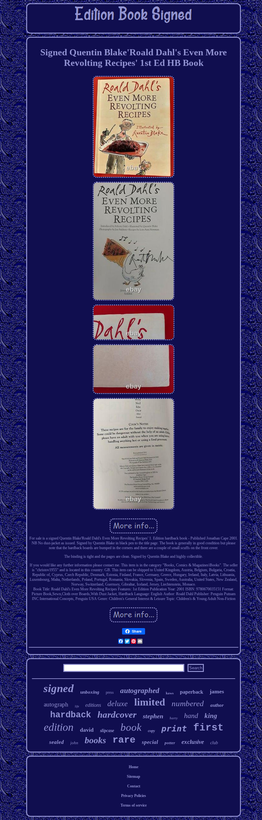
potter (170, 742)
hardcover (116, 714)
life (77, 706)
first (208, 727)
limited (149, 702)
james (217, 691)
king (210, 716)
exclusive (192, 741)
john (74, 742)
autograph (56, 704)
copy (151, 731)
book (131, 727)
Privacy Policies (133, 795)
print (174, 728)
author (217, 705)
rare (123, 740)
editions (93, 705)
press (110, 692)
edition (58, 727)
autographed (139, 691)
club (214, 742)
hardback (70, 715)
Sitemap (133, 776)
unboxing (89, 692)
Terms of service (133, 805)
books (95, 740)
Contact (133, 786)
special (150, 742)
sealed (56, 742)
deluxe (117, 703)
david (87, 730)
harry (174, 718)
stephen (153, 716)
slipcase (107, 730)
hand (191, 716)
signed (58, 688)
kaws (169, 693)
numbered (188, 703)
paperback (191, 692)
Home (133, 767)
